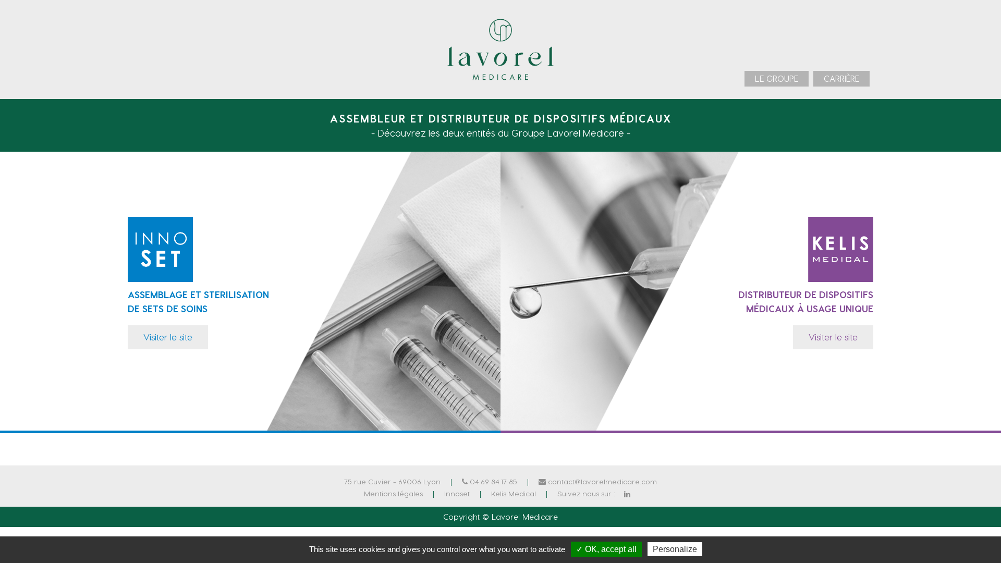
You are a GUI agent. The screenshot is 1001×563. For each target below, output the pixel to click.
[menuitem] (776, 79)
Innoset (457, 493)
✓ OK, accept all (606, 549)
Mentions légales (393, 493)
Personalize (675, 549)
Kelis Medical (513, 493)
